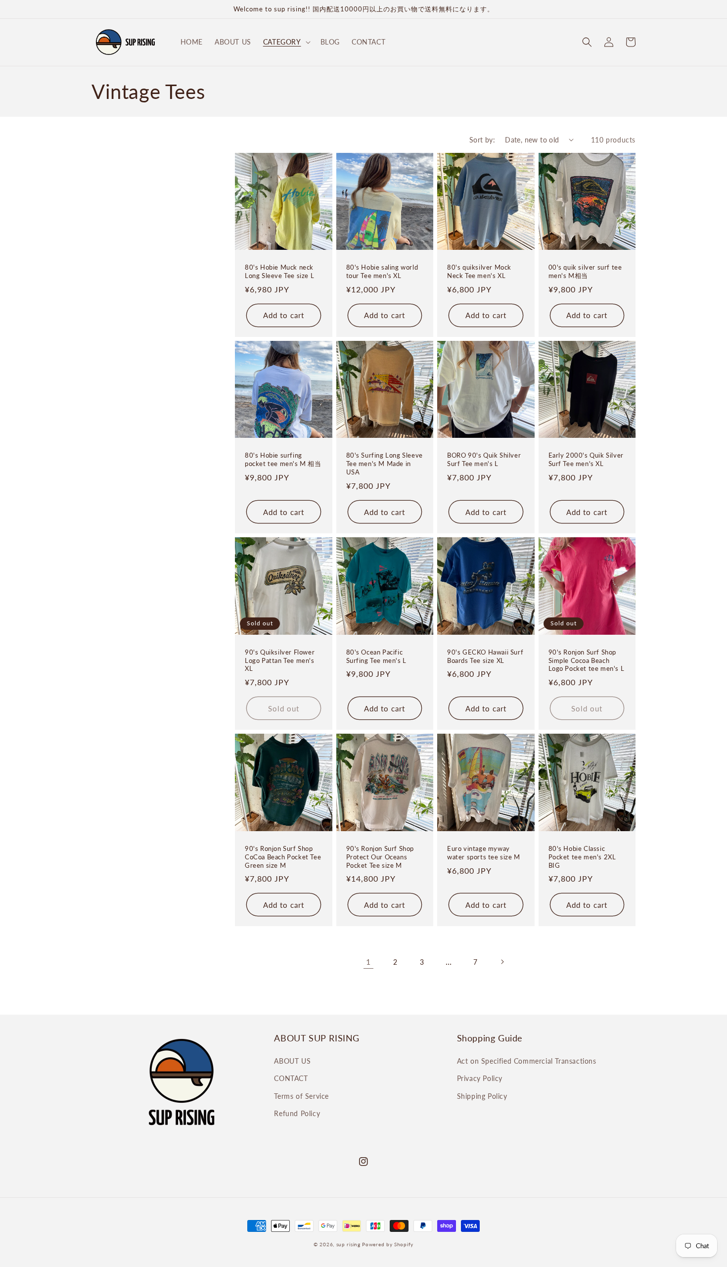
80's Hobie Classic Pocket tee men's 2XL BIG (582, 857)
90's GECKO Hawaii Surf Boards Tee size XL (485, 656)
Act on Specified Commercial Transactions (526, 1061)
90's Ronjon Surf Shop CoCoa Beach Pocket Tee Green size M (283, 857)
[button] (286, 42)
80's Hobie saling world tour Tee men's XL (382, 271)
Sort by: (482, 140)
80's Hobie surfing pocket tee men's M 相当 (283, 459)
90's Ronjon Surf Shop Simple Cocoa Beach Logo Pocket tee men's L (586, 660)
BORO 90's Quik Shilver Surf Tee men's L (484, 459)
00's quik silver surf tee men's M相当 (585, 271)
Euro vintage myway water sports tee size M (483, 853)
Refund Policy (297, 1113)
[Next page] (502, 962)
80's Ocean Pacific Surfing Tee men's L (376, 656)
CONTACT (291, 1078)
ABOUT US (292, 1061)
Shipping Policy (482, 1096)
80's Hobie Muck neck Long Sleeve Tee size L (279, 271)
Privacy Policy (479, 1078)
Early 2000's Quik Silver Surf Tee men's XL (586, 459)
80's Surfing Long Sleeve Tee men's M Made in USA (384, 463)
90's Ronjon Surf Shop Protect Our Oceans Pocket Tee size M (380, 857)
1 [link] (368, 961)
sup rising (348, 1244)
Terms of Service (301, 1096)
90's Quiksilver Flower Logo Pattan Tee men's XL (280, 660)
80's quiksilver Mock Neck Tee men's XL (479, 271)
